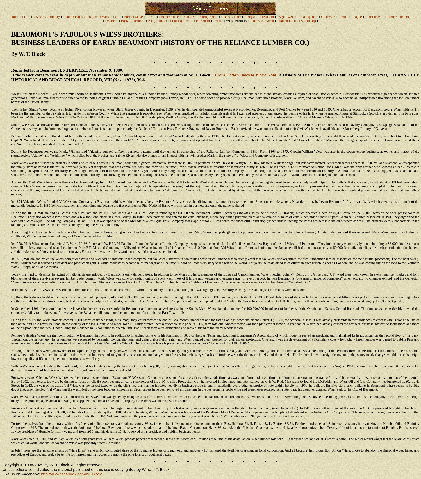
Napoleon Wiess (98, 17)
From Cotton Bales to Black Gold (245, 75)
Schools (189, 17)
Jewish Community (46, 17)
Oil (117, 17)
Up (26, 17)
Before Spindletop (397, 17)
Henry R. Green (263, 21)
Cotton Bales (74, 17)
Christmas (373, 17)
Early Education (132, 21)
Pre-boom (267, 17)
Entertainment (181, 21)
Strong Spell (207, 17)
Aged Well (286, 17)
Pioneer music (169, 17)
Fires (151, 17)
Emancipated (307, 17)
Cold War (328, 17)
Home (15, 17)
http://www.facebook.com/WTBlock (71, 474)
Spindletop (308, 21)
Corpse (250, 17)
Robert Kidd (287, 21)
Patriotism (203, 21)
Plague (357, 17)
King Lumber (157, 21)
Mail (218, 21)
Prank (343, 17)
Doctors (110, 21)
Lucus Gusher (231, 17)
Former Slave (133, 17)
